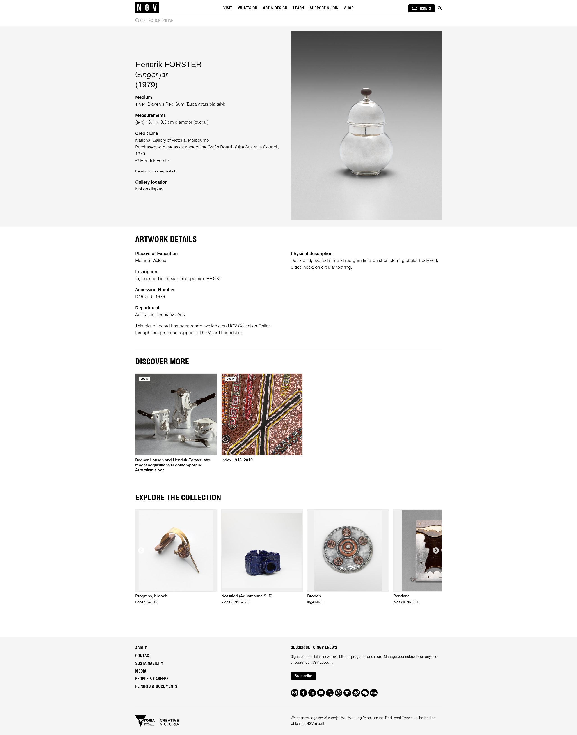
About (141, 648)
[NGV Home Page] (147, 7)
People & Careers (152, 679)
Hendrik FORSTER (168, 64)
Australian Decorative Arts (160, 315)
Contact (143, 656)
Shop (349, 8)
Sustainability (149, 664)
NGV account (321, 663)
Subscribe (303, 676)
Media (140, 671)
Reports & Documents (156, 687)
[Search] (440, 8)
